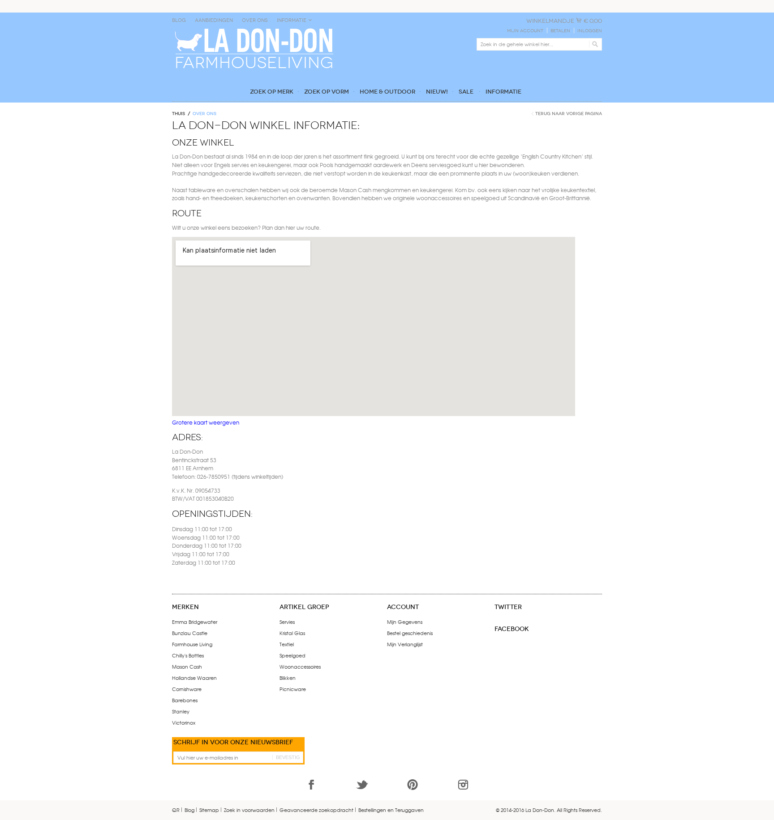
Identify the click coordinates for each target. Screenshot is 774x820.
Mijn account (525, 31)
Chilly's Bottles (188, 655)
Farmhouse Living (192, 644)
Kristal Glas (292, 632)
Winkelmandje (550, 20)
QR (176, 809)
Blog (179, 20)
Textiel (287, 644)
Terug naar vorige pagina (568, 113)
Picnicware (293, 688)
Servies (287, 621)
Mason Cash (187, 666)
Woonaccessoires (300, 666)
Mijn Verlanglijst (405, 644)
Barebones (185, 700)
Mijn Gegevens (404, 621)
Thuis (178, 113)
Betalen (560, 31)
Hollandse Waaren (194, 677)
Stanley (180, 711)
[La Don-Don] (253, 30)
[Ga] (594, 44)
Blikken (288, 677)
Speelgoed (292, 655)
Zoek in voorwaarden (249, 809)
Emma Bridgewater (194, 621)
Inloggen (589, 31)
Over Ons (255, 20)
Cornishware (187, 688)
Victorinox (183, 722)
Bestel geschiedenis (410, 632)
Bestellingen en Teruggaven (391, 809)
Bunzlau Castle (189, 632)
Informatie (291, 20)
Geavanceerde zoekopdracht (316, 809)
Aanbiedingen (214, 20)
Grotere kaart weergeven (205, 422)
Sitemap (209, 809)
